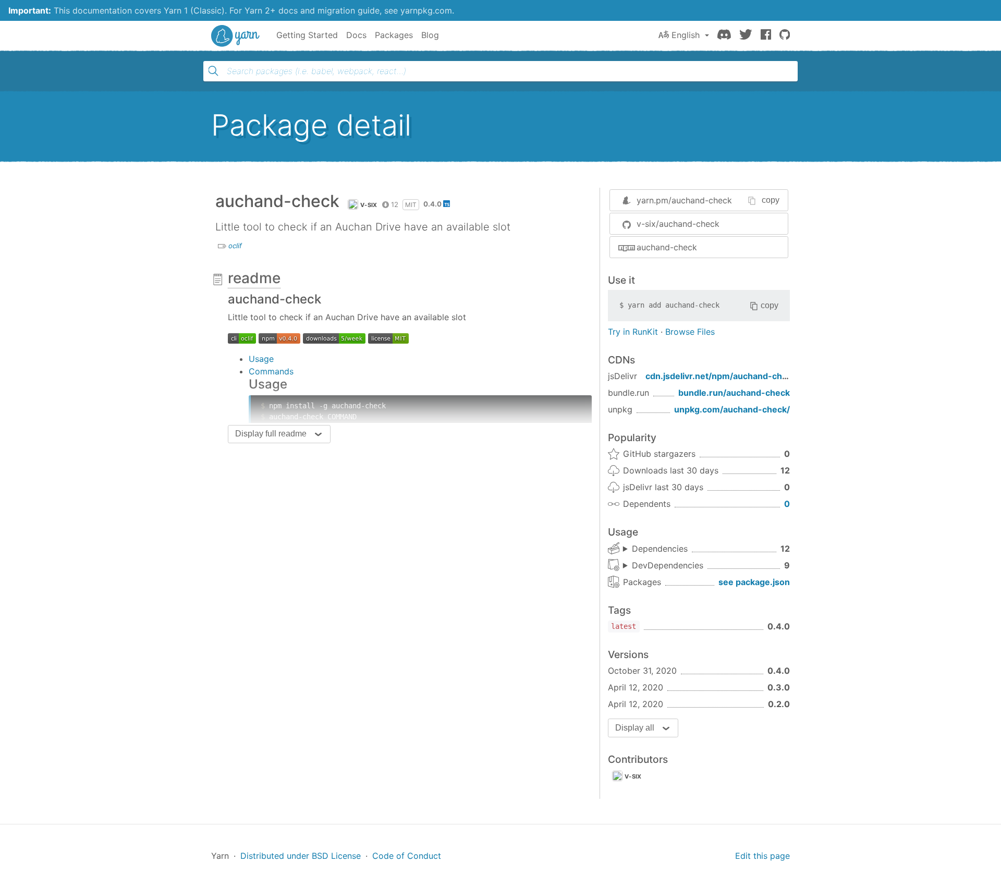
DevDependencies (667, 565)
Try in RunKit (633, 331)
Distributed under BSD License (300, 855)
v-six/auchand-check (678, 223)
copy (770, 200)
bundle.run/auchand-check (734, 392)
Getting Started (307, 35)
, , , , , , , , (663, 566)
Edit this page (762, 855)
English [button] (685, 35)
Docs (356, 35)
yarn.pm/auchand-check (684, 200)
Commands (271, 371)
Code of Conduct (406, 855)
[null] (242, 338)
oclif (235, 245)
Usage (261, 359)
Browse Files (690, 331)
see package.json (754, 582)
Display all (634, 727)
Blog (430, 35)
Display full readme (271, 433)
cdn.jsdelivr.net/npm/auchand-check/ (722, 376)
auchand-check (667, 247)
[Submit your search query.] (213, 71)
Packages (394, 35)
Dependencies (660, 548)
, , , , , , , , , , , (655, 549)
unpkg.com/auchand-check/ (732, 409)
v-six (368, 205)
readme (254, 278)
